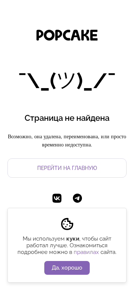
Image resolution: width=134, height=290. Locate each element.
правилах (86, 252)
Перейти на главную (67, 168)
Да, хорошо (67, 267)
